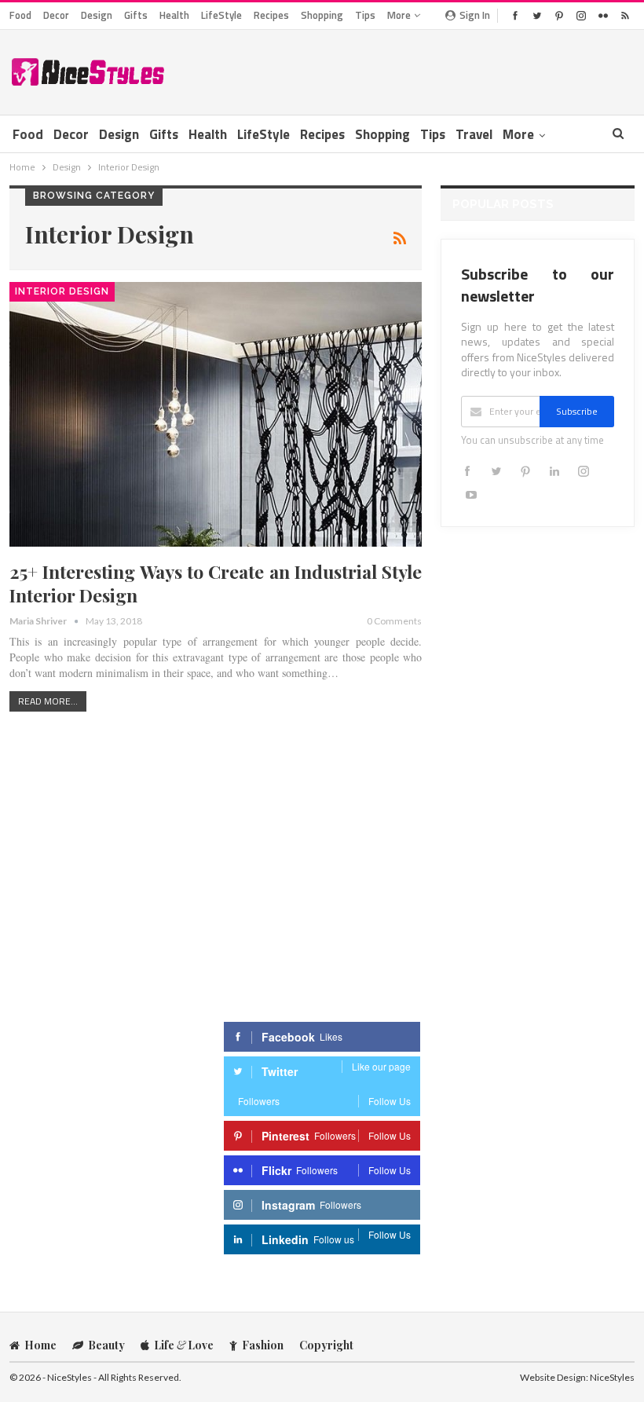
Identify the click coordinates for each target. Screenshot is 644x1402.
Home (40, 1345)
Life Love (184, 1345)
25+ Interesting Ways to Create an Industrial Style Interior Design (215, 583)
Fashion (263, 1345)
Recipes (271, 15)
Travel (474, 134)
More (400, 15)
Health (174, 15)
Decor (56, 15)
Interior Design (62, 291)
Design (96, 15)
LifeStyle (221, 15)
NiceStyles (612, 1377)
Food (20, 15)
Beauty (106, 1345)
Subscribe (577, 411)
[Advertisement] (451, 69)
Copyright (326, 1345)
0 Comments (394, 621)
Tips (365, 15)
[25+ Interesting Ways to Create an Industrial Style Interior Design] (215, 414)
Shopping (322, 15)
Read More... (48, 701)
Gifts (136, 15)
